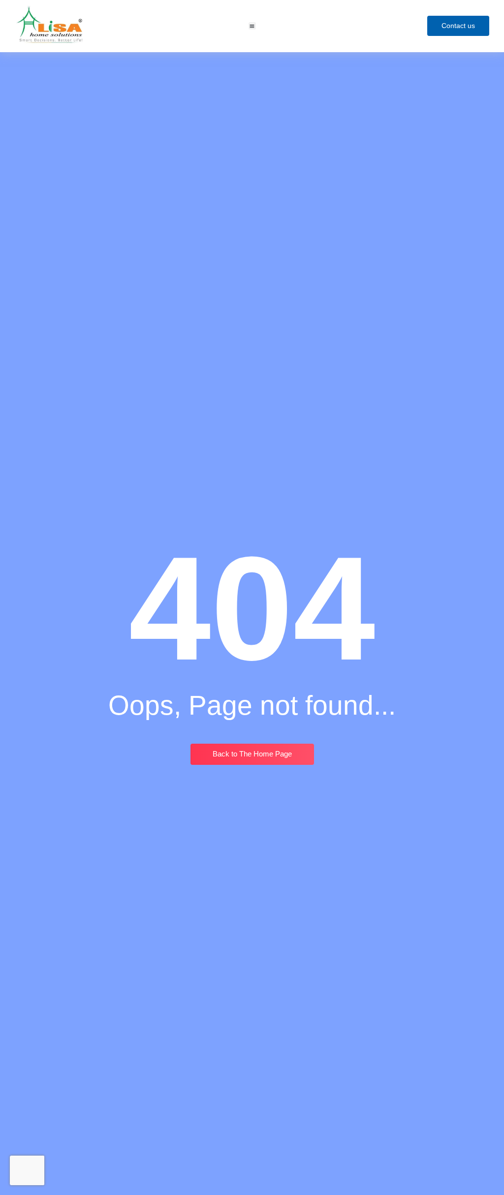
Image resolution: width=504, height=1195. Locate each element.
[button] (252, 26)
